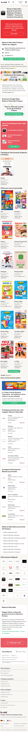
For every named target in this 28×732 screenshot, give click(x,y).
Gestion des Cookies (19, 725)
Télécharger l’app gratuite (7, 675)
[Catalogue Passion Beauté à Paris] (11, 585)
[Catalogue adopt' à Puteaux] (4, 585)
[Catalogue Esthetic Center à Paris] (24, 573)
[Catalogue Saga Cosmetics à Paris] (17, 579)
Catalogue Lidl (4, 681)
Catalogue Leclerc (5, 684)
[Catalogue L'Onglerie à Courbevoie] (17, 567)
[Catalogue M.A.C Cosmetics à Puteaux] (24, 561)
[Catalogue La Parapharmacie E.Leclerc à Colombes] (24, 585)
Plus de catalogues (14, 371)
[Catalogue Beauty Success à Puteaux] (24, 590)
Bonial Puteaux (5, 655)
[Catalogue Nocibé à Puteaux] (17, 595)
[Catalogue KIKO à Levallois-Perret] (4, 590)
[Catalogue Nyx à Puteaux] (4, 595)
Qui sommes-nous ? (5, 671)
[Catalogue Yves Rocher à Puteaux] (17, 585)
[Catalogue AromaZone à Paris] (17, 590)
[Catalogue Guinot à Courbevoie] (24, 579)
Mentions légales (5, 723)
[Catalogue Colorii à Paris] (11, 579)
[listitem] (7, 171)
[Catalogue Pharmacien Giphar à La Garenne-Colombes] (4, 573)
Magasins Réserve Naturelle (9, 659)
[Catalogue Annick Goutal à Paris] (24, 567)
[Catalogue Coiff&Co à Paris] (11, 573)
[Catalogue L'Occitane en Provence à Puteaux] (4, 567)
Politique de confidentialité (20, 723)
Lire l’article (14, 403)
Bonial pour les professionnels (8, 705)
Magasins (13, 655)
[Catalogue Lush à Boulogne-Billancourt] (11, 590)
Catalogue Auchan (5, 692)
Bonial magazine (4, 673)
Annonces (23, 5)
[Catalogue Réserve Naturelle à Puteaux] (4, 579)
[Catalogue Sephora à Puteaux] (4, 561)
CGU (2, 725)
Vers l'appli (14, 33)
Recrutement (4, 707)
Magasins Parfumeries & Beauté (9, 657)
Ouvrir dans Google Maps (14, 114)
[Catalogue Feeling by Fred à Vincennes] (11, 595)
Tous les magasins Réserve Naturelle (14, 59)
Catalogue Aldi (4, 696)
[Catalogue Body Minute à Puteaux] (24, 595)
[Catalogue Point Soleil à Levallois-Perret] (11, 567)
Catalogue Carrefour (6, 686)
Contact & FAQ (4, 703)
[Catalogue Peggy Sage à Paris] (4, 601)
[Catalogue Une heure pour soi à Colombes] (17, 573)
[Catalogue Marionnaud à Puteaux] (11, 561)
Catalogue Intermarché (6, 694)
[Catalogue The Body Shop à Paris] (17, 561)
